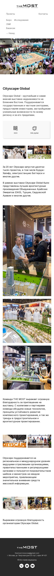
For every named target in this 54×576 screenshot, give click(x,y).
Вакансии (10, 28)
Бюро (9, 20)
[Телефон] (21, 567)
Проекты (10, 14)
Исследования (21, 20)
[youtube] (32, 567)
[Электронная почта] (27, 567)
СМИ (8, 24)
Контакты (43, 14)
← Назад (10, 33)
